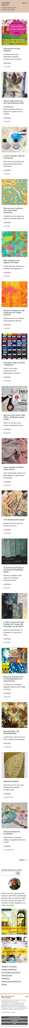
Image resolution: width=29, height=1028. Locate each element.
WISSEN (4, 984)
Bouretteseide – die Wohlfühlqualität (11, 732)
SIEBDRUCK (5, 978)
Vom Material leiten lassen (14, 520)
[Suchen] (17, 873)
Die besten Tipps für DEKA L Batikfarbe (14, 364)
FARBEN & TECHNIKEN (9, 966)
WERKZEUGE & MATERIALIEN (11, 981)
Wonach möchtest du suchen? (12, 870)
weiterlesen (7, 63)
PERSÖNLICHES (7, 975)
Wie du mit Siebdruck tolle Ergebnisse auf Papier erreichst (14, 312)
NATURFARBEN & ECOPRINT (11, 972)
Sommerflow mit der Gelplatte (11, 50)
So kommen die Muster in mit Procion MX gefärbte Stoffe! (13, 570)
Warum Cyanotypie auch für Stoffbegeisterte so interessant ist (13, 679)
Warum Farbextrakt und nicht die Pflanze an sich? (13, 102)
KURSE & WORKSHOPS (9, 969)
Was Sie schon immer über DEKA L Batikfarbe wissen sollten (14, 417)
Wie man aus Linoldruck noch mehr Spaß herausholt (13, 210)
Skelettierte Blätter (11, 781)
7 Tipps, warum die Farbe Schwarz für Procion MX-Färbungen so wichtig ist (13, 624)
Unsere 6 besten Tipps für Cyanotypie (14, 157)
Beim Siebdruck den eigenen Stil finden (11, 261)
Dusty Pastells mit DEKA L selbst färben (14, 468)
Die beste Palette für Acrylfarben (11, 833)
